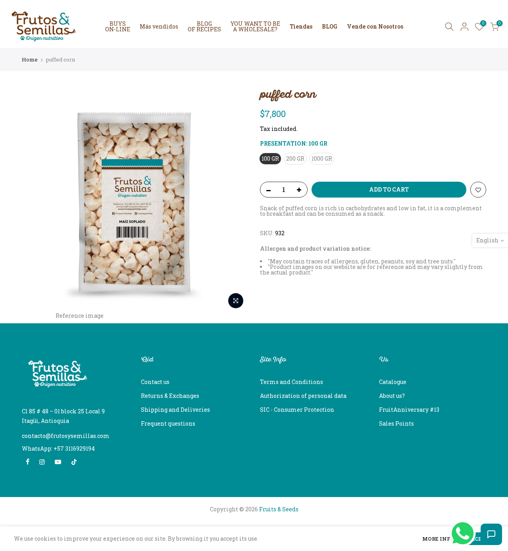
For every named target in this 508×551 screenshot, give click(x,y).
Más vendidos (159, 26)
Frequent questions (168, 423)
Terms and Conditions (291, 382)
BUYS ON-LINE (117, 26)
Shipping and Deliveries (175, 409)
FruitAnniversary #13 (409, 409)
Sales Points (396, 423)
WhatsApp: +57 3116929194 (58, 448)
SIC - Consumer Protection (297, 409)
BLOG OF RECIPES (204, 26)
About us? (392, 395)
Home (30, 59)
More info (438, 539)
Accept (478, 539)
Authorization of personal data (303, 395)
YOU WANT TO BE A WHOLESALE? (255, 26)
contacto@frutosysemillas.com (66, 436)
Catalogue (392, 382)
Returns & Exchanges (170, 395)
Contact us (155, 382)
